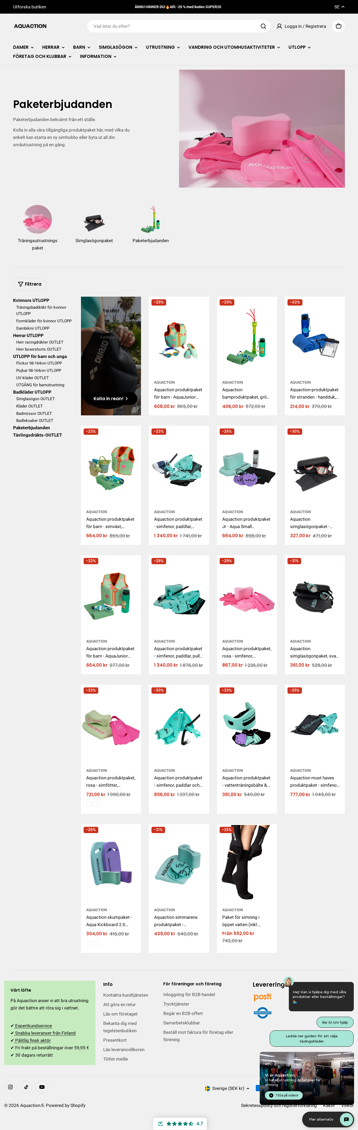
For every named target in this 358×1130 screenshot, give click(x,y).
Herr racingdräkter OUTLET (39, 342)
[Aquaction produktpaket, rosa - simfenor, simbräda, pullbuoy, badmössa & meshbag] (247, 595)
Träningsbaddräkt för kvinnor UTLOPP (41, 310)
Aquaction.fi (32, 1105)
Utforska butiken (29, 6)
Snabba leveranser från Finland (45, 1033)
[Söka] (263, 26)
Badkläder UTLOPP (32, 391)
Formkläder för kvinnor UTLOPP (44, 320)
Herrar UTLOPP (28, 335)
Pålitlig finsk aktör (32, 1040)
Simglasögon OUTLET (35, 398)
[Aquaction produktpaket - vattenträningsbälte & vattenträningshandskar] (247, 725)
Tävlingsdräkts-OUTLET (37, 434)
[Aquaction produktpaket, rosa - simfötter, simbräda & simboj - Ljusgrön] (96, 804)
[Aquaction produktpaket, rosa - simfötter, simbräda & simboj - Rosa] (88, 804)
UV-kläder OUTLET (32, 377)
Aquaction (164, 382)
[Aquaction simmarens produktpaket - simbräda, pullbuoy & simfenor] (179, 864)
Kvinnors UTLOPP (31, 300)
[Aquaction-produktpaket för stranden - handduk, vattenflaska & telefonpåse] (315, 337)
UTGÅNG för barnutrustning (40, 384)
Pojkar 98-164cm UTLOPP (38, 370)
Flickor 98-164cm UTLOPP (39, 363)
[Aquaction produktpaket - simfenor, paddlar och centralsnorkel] (179, 725)
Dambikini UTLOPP (32, 328)
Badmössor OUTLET (34, 413)
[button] (180, 1123)
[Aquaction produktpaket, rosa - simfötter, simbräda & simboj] (111, 725)
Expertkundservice (33, 1025)
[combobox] (179, 26)
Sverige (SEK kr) (228, 1088)
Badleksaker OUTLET (34, 420)
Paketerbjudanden (31, 427)
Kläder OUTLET (29, 406)
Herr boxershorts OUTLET (38, 349)
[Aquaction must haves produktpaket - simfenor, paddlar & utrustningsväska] (315, 725)
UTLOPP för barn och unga (40, 356)
